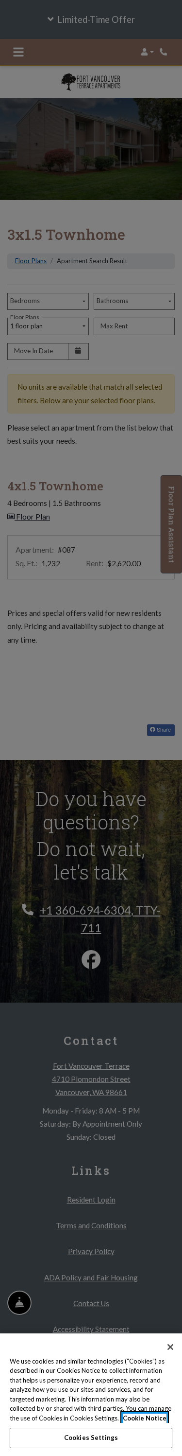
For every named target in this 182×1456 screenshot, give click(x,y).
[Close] (170, 1347)
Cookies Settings (91, 1437)
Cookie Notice (144, 1418)
